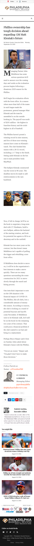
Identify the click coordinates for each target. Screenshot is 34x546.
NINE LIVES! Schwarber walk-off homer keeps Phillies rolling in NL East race (17, 497)
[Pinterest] (16, 399)
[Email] (20, 399)
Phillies (21, 393)
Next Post (27, 505)
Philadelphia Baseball (13, 393)
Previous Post (8, 505)
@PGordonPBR (16, 369)
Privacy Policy (20, 542)
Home (12, 542)
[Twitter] (13, 399)
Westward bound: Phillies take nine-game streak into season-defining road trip (17, 450)
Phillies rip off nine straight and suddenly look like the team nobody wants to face (17, 474)
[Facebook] (9, 399)
